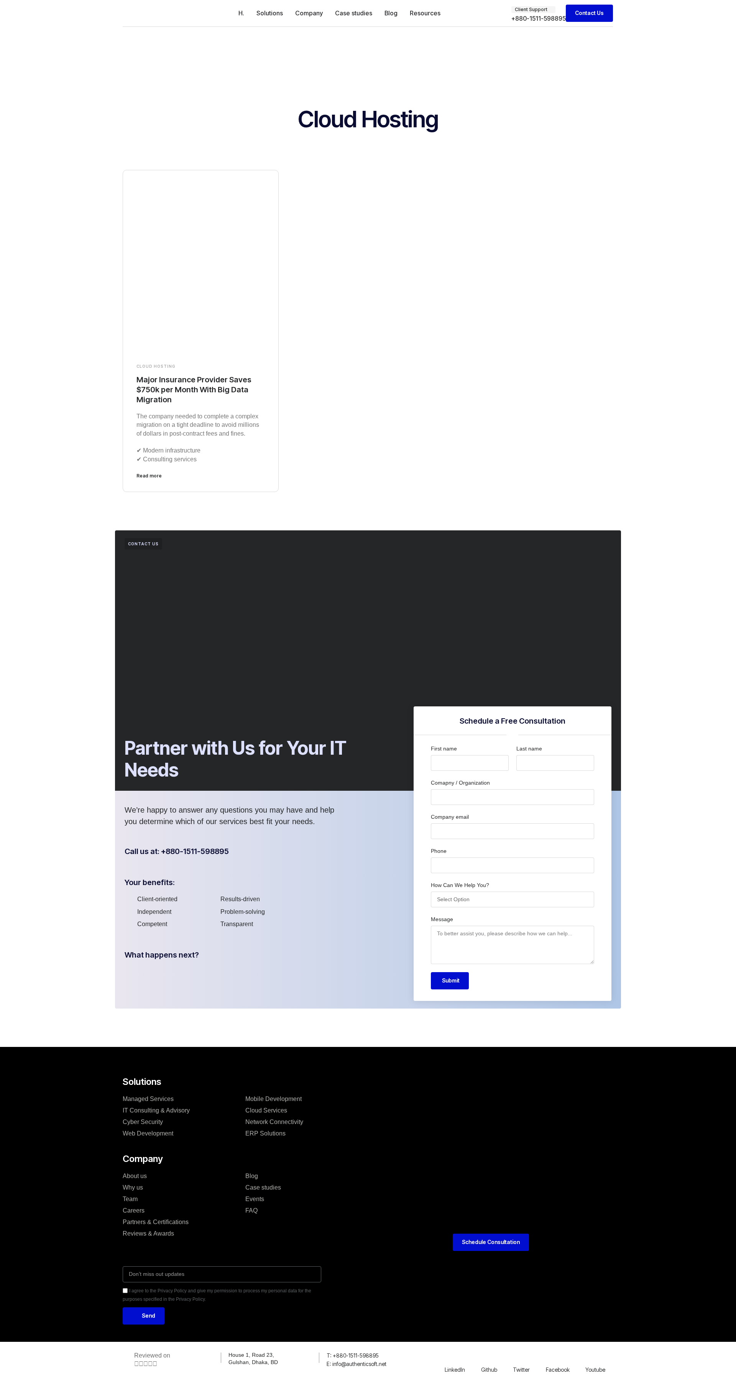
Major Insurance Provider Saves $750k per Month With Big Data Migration (193, 389)
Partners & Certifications (156, 1222)
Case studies (353, 13)
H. (241, 13)
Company (309, 13)
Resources (425, 13)
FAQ (251, 1210)
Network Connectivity (274, 1122)
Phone (439, 851)
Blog (391, 13)
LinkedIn (455, 1369)
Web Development (148, 1133)
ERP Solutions (265, 1133)
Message (442, 919)
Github (489, 1369)
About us (135, 1176)
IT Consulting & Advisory (156, 1110)
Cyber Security (143, 1122)
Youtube (595, 1369)
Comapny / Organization (460, 783)
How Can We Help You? (460, 885)
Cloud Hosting (156, 366)
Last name (529, 748)
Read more (149, 476)
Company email (450, 817)
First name (444, 748)
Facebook (558, 1369)
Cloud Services (266, 1110)
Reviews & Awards (148, 1233)
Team (130, 1199)
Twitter (521, 1369)
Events (254, 1199)
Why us (133, 1187)
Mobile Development (273, 1099)
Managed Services (148, 1099)
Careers (134, 1210)
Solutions (269, 13)
